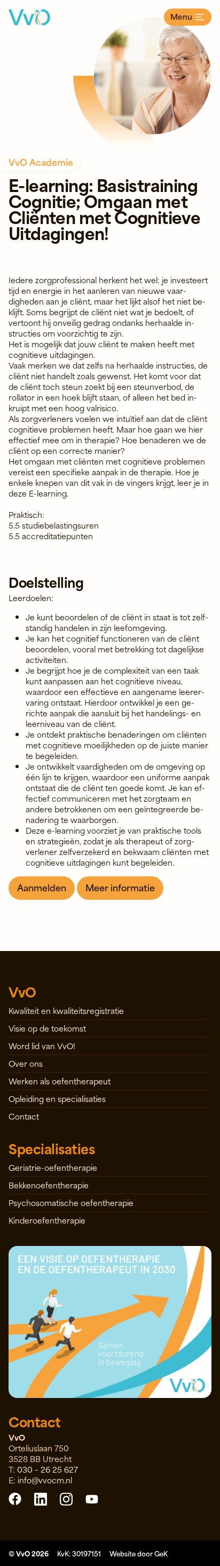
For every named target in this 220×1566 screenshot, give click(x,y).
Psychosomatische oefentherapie (71, 1202)
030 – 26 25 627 (47, 1469)
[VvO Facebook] (15, 1498)
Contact (24, 1116)
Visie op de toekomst (47, 1028)
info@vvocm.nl (45, 1480)
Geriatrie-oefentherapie (53, 1167)
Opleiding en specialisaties (57, 1098)
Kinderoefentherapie (47, 1220)
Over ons (26, 1063)
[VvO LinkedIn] (40, 1499)
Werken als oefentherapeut (60, 1081)
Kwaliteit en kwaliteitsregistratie (66, 1010)
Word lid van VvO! (42, 1046)
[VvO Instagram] (66, 1499)
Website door (138, 1553)
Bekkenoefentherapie (49, 1185)
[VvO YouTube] (91, 1499)
